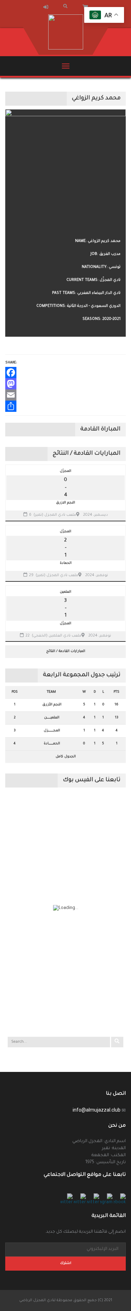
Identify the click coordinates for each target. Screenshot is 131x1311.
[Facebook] (65, 372)
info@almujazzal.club (97, 1110)
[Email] (65, 395)
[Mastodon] (65, 383)
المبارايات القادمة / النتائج (65, 651)
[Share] (65, 406)
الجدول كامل (66, 757)
